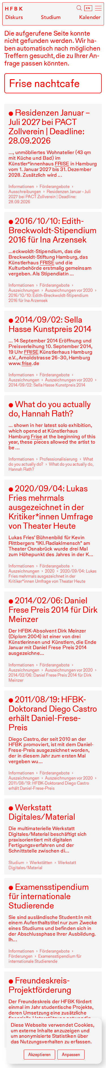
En (88, 8)
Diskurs (14, 17)
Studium (51, 17)
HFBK (14, 9)
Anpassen (71, 1054)
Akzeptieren (39, 1054)
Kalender (90, 17)
